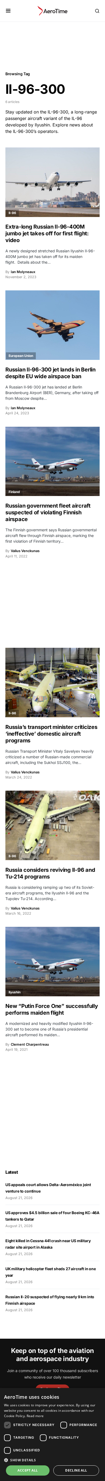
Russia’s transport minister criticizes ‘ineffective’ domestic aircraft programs (51, 734)
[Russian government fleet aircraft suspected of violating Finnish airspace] (52, 461)
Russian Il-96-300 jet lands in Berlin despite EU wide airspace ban (50, 373)
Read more (35, 1416)
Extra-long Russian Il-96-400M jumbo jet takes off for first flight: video (47, 233)
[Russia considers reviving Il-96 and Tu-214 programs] (52, 825)
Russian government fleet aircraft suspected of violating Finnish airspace (47, 512)
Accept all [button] (28, 1470)
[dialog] (52, 1434)
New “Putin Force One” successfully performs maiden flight (51, 1009)
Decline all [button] (76, 1470)
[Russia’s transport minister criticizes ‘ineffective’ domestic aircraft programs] (52, 682)
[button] (8, 11)
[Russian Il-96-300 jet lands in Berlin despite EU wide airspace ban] (52, 325)
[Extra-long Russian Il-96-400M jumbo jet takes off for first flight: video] (52, 182)
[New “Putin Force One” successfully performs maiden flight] (52, 961)
